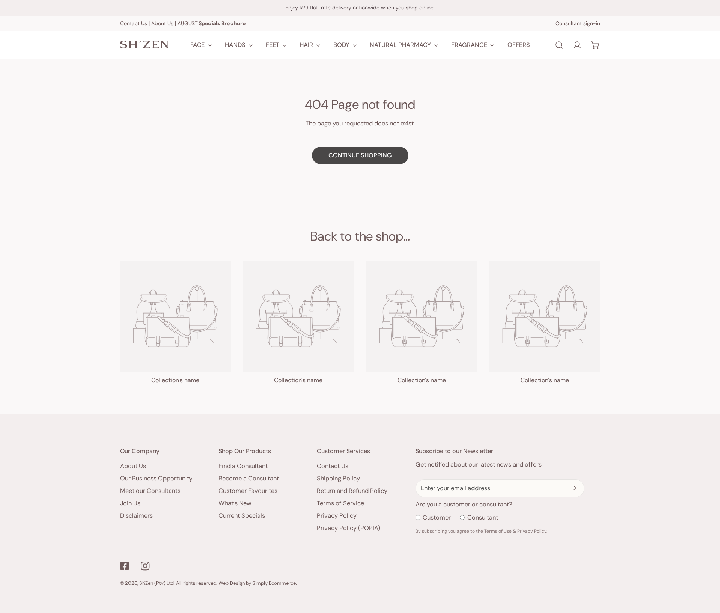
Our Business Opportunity (156, 478)
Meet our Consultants (150, 491)
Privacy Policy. (532, 531)
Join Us (130, 503)
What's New (235, 503)
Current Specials (242, 516)
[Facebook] (124, 566)
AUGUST (211, 23)
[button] (595, 45)
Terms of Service (340, 503)
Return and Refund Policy (352, 491)
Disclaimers (136, 516)
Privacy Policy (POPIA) (348, 528)
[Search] (559, 45)
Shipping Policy (338, 478)
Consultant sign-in (577, 23)
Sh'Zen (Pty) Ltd (156, 583)
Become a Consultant (249, 478)
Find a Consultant (243, 466)
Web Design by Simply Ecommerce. (258, 583)
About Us (162, 23)
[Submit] (574, 488)
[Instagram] (145, 566)
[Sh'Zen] (144, 45)
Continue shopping (360, 155)
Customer (437, 517)
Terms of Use (498, 531)
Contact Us (133, 23)
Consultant (482, 517)
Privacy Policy (337, 516)
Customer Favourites (248, 491)
